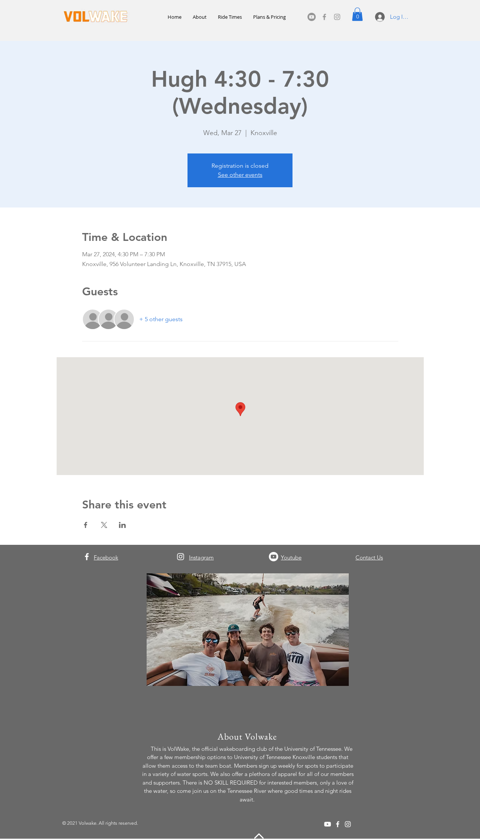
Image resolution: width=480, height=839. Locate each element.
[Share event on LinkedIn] (122, 525)
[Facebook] (324, 17)
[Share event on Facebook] (85, 525)
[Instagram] (337, 17)
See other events (240, 174)
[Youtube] (312, 17)
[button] (357, 14)
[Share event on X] (104, 525)
